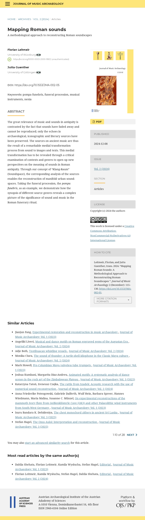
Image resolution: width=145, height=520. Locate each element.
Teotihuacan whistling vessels (48, 351)
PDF (98, 121)
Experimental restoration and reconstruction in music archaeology (75, 332)
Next (130, 435)
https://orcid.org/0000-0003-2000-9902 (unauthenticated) (41, 59)
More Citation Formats (107, 300)
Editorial (105, 464)
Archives (24, 19)
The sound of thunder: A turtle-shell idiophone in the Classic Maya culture (81, 356)
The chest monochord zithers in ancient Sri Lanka (86, 412)
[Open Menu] (7, 4)
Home (12, 19)
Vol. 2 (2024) (41, 19)
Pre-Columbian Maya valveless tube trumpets (62, 365)
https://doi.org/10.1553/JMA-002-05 (37, 85)
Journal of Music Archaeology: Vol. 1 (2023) (78, 408)
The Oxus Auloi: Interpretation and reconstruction (65, 422)
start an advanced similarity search (47, 443)
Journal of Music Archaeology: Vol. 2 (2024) (42, 346)
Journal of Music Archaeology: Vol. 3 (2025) (107, 379)
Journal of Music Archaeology (38, 3)
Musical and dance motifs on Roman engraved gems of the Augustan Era (82, 341)
